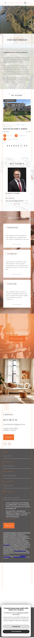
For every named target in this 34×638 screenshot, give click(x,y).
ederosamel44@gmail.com (14, 201)
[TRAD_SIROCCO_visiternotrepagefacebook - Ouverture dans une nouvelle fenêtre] (5, 444)
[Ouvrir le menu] (25, 3)
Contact (32, 178)
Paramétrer (16, 626)
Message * (9, 491)
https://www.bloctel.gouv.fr (20, 551)
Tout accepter (16, 631)
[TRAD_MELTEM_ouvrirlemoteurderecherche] (5, 3)
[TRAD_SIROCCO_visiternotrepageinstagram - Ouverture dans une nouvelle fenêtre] (9, 444)
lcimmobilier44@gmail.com (14, 424)
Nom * (7, 452)
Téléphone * (10, 471)
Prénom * (8, 462)
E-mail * (8, 481)
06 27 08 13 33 (9, 198)
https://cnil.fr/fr (6, 545)
